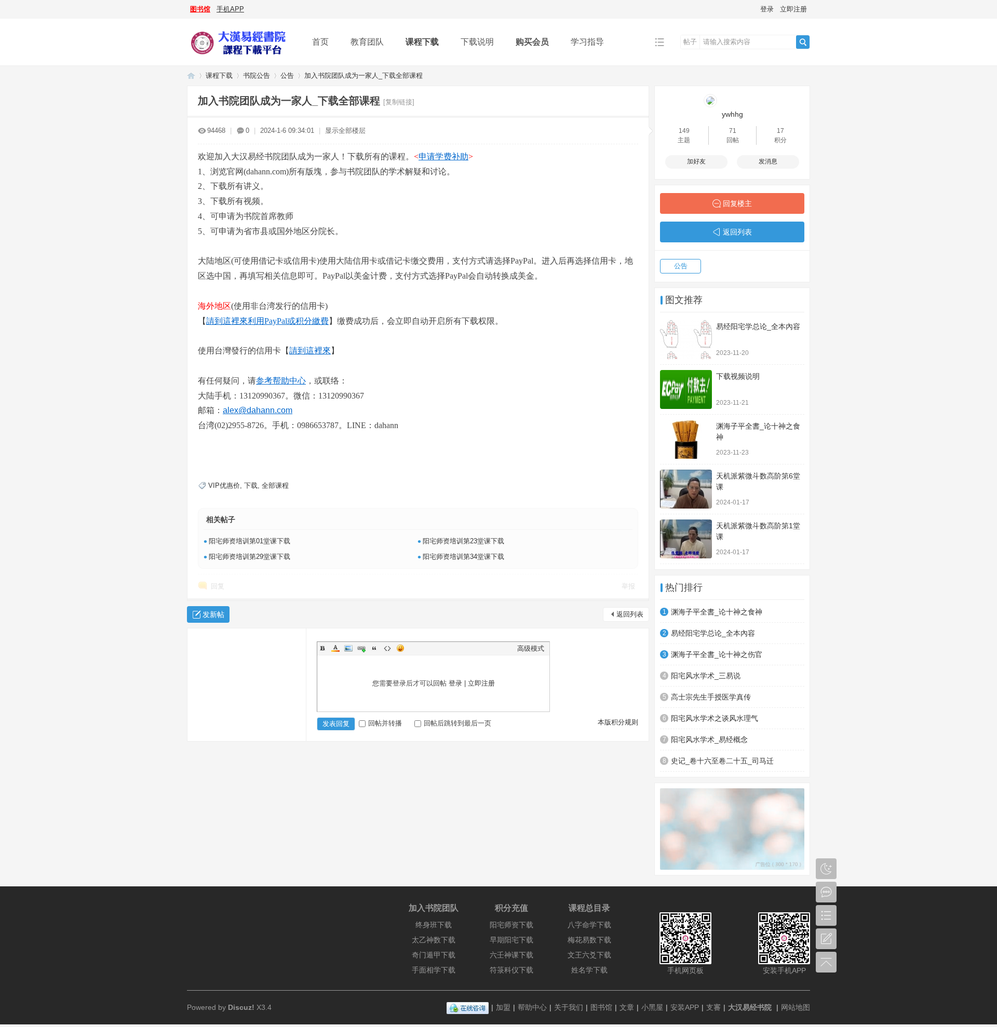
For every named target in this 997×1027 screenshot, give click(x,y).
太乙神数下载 (433, 940)
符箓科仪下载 (511, 970)
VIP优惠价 (224, 485)
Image (348, 648)
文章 (626, 1007)
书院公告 (256, 75)
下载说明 (477, 41)
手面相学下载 (433, 970)
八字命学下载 (589, 925)
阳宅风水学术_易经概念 (709, 739)
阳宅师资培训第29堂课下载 (249, 556)
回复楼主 (737, 203)
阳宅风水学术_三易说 (705, 676)
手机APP (230, 9)
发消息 (768, 161)
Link (361, 648)
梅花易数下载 (589, 940)
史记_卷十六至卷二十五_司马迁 (722, 761)
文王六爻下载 (589, 955)
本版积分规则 (618, 722)
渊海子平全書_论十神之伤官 (716, 654)
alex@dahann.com (257, 410)
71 (732, 130)
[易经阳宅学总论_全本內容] (686, 339)
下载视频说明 (738, 376)
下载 (251, 485)
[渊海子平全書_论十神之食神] (686, 439)
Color (335, 648)
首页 (320, 41)
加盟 (503, 1007)
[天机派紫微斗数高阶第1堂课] (686, 538)
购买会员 (532, 41)
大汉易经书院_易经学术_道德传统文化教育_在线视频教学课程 (191, 75)
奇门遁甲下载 (433, 955)
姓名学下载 (589, 970)
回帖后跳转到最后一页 (457, 723)
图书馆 (200, 9)
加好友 (696, 161)
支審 (713, 1007)
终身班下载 (433, 925)
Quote (374, 648)
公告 (287, 75)
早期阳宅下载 (511, 940)
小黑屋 (652, 1007)
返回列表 (629, 614)
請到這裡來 (310, 350)
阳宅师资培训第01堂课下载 (249, 541)
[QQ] (468, 1007)
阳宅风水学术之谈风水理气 (714, 718)
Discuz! (241, 1007)
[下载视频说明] (686, 389)
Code (387, 648)
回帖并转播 (385, 723)
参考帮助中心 (281, 380)
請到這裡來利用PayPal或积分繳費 (267, 321)
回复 (217, 586)
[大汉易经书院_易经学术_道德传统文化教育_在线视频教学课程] (241, 58)
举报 (628, 586)
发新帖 (213, 614)
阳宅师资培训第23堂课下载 (463, 541)
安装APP (684, 1007)
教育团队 (367, 41)
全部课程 (275, 485)
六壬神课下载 (511, 955)
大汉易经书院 (750, 1007)
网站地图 (795, 1007)
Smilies (400, 648)
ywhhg (732, 114)
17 (780, 130)
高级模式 (530, 648)
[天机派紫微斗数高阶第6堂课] (686, 489)
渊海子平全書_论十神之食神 (716, 612)
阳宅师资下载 (511, 925)
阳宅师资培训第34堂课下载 (463, 556)
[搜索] (803, 42)
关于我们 (568, 1007)
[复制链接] (398, 102)
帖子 (690, 42)
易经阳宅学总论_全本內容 (758, 326)
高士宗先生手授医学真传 (711, 697)
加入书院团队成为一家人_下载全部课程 (363, 75)
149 (684, 130)
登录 (767, 9)
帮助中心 (532, 1007)
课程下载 (422, 41)
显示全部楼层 (345, 130)
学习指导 (587, 41)
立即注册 (793, 9)
